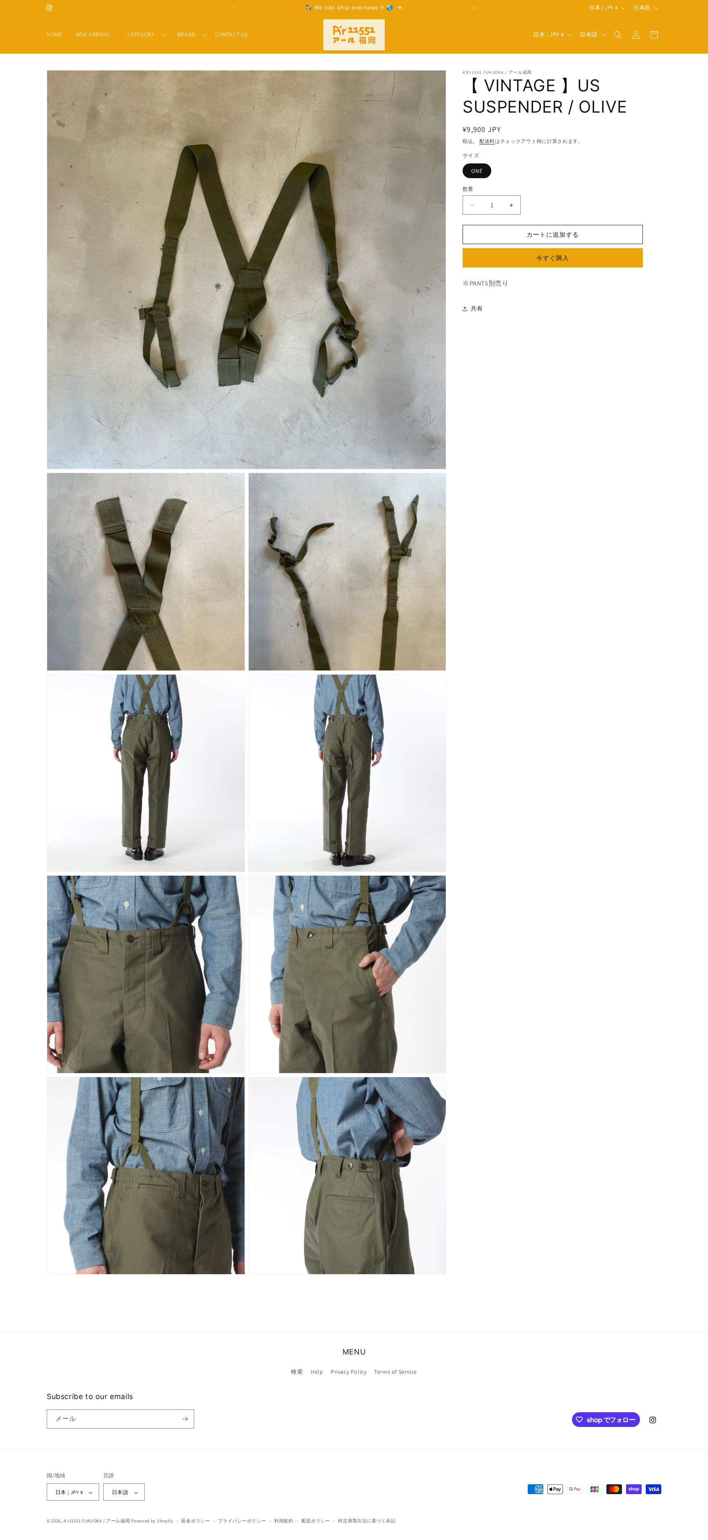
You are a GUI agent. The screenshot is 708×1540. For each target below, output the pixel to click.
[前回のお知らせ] (234, 8)
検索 (297, 1372)
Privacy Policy (348, 1372)
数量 (468, 189)
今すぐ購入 (552, 258)
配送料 (487, 141)
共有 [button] (477, 309)
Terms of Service (395, 1372)
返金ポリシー (195, 1521)
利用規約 (283, 1521)
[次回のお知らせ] (474, 8)
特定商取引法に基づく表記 (366, 1521)
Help (317, 1372)
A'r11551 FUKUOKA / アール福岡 (97, 1521)
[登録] (185, 1419)
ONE (477, 170)
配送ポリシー (316, 1521)
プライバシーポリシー (242, 1521)
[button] (144, 34)
